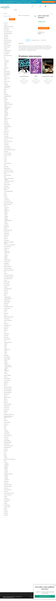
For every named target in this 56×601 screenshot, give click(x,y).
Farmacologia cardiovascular (8, 276)
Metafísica (5, 399)
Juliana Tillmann (6, 333)
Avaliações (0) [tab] (43, 40)
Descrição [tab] (28, 40)
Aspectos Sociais (7, 251)
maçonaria (5, 383)
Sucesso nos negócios (7, 494)
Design (5, 105)
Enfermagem (6, 108)
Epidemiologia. (6, 233)
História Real (6, 313)
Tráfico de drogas (7, 505)
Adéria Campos (6, 28)
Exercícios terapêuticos (8, 266)
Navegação (6, 410)
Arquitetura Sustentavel (8, 55)
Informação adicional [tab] (35, 40)
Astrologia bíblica (7, 74)
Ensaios (5, 64)
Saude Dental (6, 481)
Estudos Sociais (6, 248)
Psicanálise (5, 450)
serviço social (6, 488)
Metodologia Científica (8, 220)
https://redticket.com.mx (8, 547)
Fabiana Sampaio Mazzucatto (9, 270)
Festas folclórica (6, 283)
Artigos (5, 69)
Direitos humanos (7, 187)
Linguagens (6, 216)
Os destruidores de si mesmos (47, 76)
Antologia (6, 430)
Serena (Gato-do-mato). (8, 486)
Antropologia (6, 207)
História (5, 214)
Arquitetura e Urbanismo (8, 104)
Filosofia (5, 211)
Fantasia (5, 273)
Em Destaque (6, 225)
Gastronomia (6, 290)
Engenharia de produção (8, 230)
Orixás (5, 418)
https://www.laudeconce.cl (8, 525)
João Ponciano (6, 327)
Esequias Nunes (6, 235)
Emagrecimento (6, 226)
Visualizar (24, 82)
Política (5, 429)
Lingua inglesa (6, 355)
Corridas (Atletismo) (7, 148)
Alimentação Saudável (7, 41)
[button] (35, 16)
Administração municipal (8, 33)
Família (5, 271)
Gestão (5, 295)
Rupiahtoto (10, 519)
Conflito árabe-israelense (8, 141)
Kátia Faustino (6, 337)
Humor (5, 346)
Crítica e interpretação (7, 153)
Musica (5, 347)
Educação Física (6, 210)
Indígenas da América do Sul (8, 316)
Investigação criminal (7, 325)
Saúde (5, 460)
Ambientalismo (6, 43)
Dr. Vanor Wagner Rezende (8, 191)
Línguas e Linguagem (7, 375)
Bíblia (5, 91)
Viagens (5, 352)
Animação (5, 48)
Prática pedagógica (7, 440)
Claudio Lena (6, 132)
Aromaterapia (6, 53)
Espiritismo (6, 238)
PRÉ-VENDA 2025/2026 (7, 442)
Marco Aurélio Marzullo (8, 387)
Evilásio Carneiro (6, 264)
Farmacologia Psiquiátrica (8, 278)
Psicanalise (5, 449)
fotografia (5, 286)
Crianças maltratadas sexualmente (9, 149)
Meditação (6, 468)
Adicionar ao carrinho (43, 28)
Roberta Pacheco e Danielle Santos (9, 459)
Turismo (5, 350)
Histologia (5, 310)
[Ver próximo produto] (52, 14)
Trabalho (5, 119)
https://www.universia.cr (8, 559)
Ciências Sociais (6, 131)
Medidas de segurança (7, 392)
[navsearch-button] (40, 6)
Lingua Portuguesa (7, 358)
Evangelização (6, 263)
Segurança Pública (7, 259)
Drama (5, 192)
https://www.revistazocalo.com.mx (9, 530)
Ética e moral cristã (7, 261)
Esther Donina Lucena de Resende (9, 244)
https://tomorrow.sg (7, 561)
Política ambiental (7, 433)
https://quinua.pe (6, 533)
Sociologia (6, 223)
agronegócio (6, 38)
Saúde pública (6, 479)
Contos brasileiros (7, 146)
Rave (5, 452)
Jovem (5, 332)
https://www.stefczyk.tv (7, 570)
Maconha (5, 385)
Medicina (5, 466)
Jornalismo (6, 114)
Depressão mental (7, 168)
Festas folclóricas (7, 285)
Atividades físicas (7, 78)
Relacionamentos (7, 349)
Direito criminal (6, 182)
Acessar (15, 9)
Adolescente (6, 35)
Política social (6, 437)
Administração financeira (8, 31)
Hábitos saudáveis (7, 308)
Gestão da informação (8, 298)
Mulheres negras (7, 405)
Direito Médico (6, 186)
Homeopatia (6, 463)
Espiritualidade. (6, 240)
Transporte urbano (7, 506)
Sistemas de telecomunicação (9, 493)
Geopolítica (6, 292)
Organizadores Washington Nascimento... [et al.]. (8, 417)
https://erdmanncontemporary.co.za (10, 550)
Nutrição (5, 469)
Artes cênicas (6, 61)
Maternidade (6, 465)
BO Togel (5, 519)
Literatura (6, 217)
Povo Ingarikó (6, 438)
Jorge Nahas (6, 328)
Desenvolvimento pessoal (8, 170)
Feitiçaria (5, 280)
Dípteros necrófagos (7, 175)
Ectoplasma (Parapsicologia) (8, 202)
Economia (5, 196)
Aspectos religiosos (7, 72)
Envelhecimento (6, 231)
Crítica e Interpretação (7, 154)
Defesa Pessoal (6, 87)
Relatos (5, 454)
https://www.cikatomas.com (8, 564)
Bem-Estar (5, 83)
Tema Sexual (6, 501)
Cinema (5, 63)
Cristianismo (6, 151)
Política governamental (8, 435)
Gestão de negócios (7, 301)
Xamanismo (6, 513)
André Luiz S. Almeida (7, 45)
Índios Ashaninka (7, 318)
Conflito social (6, 142)
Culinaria (5, 158)
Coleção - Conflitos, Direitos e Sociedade (9, 179)
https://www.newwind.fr (7, 582)
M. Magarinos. (6, 382)
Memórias (5, 395)
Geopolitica (6, 293)
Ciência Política (6, 432)
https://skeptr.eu (6, 536)
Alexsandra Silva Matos (7, 40)
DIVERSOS (5, 189)
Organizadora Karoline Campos (9, 414)
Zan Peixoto (6, 515)
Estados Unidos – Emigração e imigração (9, 243)
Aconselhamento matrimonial (9, 26)
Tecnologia (5, 498)
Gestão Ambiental (7, 297)
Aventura (5, 362)
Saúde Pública (6, 482)
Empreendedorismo (7, 107)
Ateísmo (5, 76)
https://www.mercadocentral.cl (9, 522)
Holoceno (5, 315)
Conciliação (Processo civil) (8, 137)
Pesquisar (12, 19)
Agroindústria (6, 36)
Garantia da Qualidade (7, 288)
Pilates (5, 427)
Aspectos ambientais (7, 126)
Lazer (5, 340)
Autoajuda (6, 84)
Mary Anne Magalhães (7, 390)
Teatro (5, 66)
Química (5, 221)
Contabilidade (6, 144)
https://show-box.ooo (7, 556)
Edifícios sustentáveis (7, 204)
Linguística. (6, 377)
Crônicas (5, 156)
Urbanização (6, 511)
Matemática (6, 219)
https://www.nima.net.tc (7, 580)
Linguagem (6, 360)
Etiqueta (5, 111)
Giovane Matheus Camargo (8, 306)
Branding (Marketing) (7, 96)
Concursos (5, 139)
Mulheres (5, 257)
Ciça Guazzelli (6, 123)
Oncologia (6, 471)
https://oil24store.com (7, 567)
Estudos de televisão (7, 246)
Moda (5, 116)
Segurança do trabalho (8, 484)
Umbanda (5, 510)
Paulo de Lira (6, 424)
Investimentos (6, 199)
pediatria (5, 425)
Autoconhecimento (7, 81)
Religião (5, 455)
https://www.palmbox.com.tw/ (9, 585)
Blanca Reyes (6, 94)
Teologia (5, 457)
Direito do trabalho (7, 184)
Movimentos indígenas (7, 404)
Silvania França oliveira (7, 489)
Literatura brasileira (7, 378)
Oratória (5, 412)
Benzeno (5, 89)
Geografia (6, 213)
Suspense (5, 496)
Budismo (5, 97)
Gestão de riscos (7, 299)
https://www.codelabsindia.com (9, 573)
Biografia (5, 363)
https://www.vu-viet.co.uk (8, 553)
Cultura (5, 161)
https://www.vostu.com (7, 527)
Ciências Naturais (7, 124)
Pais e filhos (6, 420)
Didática (5, 173)
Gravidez (5, 462)
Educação (5, 206)
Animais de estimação (7, 50)
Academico (6, 24)
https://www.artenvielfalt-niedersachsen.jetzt (9, 577)
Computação (6, 134)
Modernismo (6, 402)
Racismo (5, 258)
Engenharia (6, 109)
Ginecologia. (6, 305)
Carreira (5, 101)
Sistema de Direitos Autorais (49, 1)
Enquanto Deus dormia (24, 76)
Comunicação (6, 136)
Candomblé (6, 99)
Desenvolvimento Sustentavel (9, 171)
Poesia (5, 372)
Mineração (5, 400)
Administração (6, 30)
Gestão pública (6, 303)
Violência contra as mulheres (9, 181)
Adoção (5, 249)
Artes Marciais (6, 67)
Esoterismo (6, 236)
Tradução (5, 503)
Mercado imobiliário (7, 397)
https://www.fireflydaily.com (8, 544)
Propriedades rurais (7, 447)
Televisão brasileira (7, 499)
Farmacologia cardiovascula (8, 275)
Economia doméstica (7, 201)
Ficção (42, 33)
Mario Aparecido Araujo (8, 388)
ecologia (5, 194)
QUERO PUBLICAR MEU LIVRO (44, 596)
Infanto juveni (6, 323)
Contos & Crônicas (7, 365)
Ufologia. (5, 508)
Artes (5, 58)
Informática (6, 112)
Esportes (5, 343)
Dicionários (6, 367)
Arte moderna (6, 60)
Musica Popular (6, 409)
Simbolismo (6, 491)
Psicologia (6, 476)
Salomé (36, 76)
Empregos (5, 228)
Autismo (5, 79)
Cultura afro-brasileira (7, 163)
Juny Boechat (6, 335)
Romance (5, 373)
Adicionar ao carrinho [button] (24, 81)
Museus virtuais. (6, 407)
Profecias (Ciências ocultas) (8, 445)
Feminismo (6, 255)
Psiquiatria (6, 478)
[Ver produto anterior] (50, 14)
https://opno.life (6, 539)
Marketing (6, 115)
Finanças (5, 197)
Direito (5, 176)
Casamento (6, 121)
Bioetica (5, 92)
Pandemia (6, 472)
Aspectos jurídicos (7, 71)
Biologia (5, 209)
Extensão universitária (7, 268)
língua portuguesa (7, 357)
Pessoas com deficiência (8, 473)
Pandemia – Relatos (7, 422)
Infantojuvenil (6, 370)
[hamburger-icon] (32, 6)
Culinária (5, 159)
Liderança (5, 353)
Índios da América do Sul (8, 320)
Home (31, 596)
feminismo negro (7, 281)
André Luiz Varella (7, 47)
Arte (4, 57)
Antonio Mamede (7, 52)
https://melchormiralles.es (8, 542)
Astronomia (6, 127)
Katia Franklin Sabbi (7, 338)
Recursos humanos (7, 118)
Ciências (5, 129)
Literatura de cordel (7, 380)
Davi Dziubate (6, 166)
